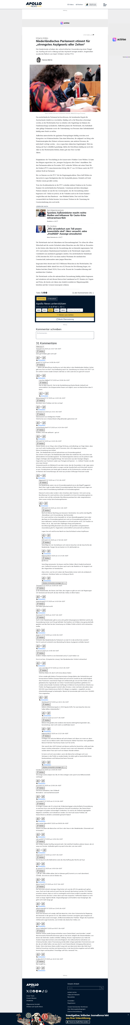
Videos (71, 4)
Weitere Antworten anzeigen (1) (53, 583)
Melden (41, 351)
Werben (80, 4)
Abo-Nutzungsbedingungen (76, 1009)
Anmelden (71, 1001)
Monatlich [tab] (52, 299)
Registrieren (71, 1003)
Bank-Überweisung (66, 319)
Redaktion (50, 221)
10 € (38, 310)
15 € (44, 310)
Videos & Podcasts (73, 994)
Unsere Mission (31, 998)
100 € (63, 310)
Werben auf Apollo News (34, 1006)
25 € (50, 310)
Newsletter (71, 997)
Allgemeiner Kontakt (33, 1004)
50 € (56, 310)
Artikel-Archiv (72, 992)
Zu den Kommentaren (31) (82, 293)
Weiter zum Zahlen (65, 315)
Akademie (29, 1000)
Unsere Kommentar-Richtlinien (77, 1007)
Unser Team (30, 996)
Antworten (41, 360)
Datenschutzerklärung (74, 1011)
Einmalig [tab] (42, 299)
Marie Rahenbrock (52, 237)
